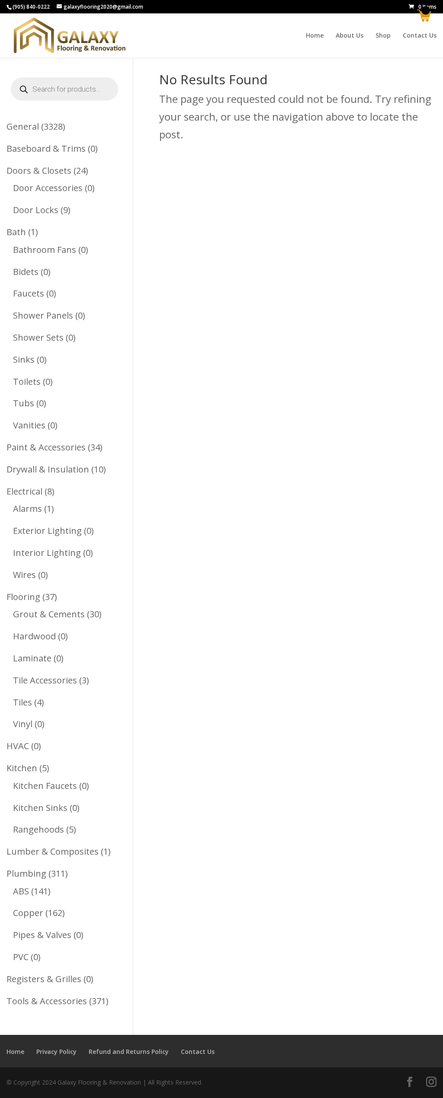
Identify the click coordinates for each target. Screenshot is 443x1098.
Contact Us (420, 35)
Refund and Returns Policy (129, 1051)
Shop (383, 35)
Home (315, 35)
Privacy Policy (56, 1051)
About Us (349, 35)
